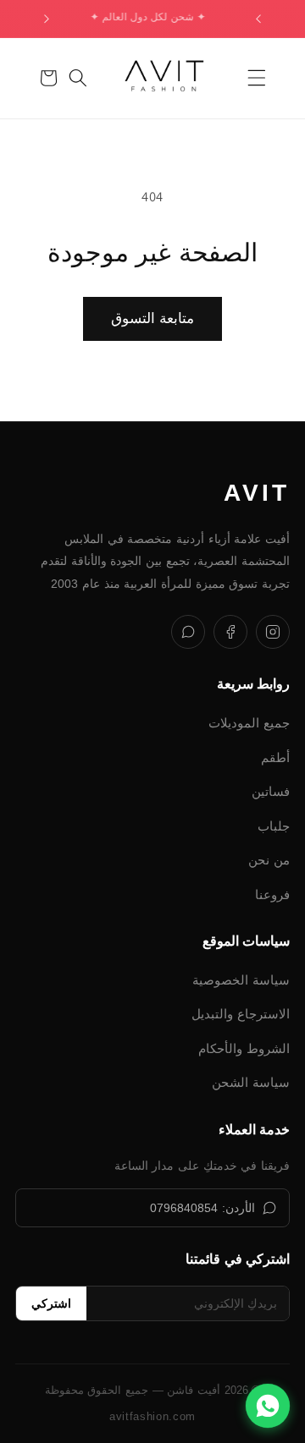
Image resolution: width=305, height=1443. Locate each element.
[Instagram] (273, 632)
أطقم (275, 757)
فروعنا (272, 894)
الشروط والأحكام (244, 1048)
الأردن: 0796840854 (202, 1208)
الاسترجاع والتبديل (240, 1014)
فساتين (271, 791)
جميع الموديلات (249, 723)
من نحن (269, 860)
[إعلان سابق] (258, 18)
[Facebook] (230, 632)
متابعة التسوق (152, 318)
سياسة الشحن (251, 1082)
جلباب (274, 826)
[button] (256, 78)
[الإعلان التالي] (46, 18)
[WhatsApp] (188, 632)
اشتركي (51, 1303)
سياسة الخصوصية (241, 980)
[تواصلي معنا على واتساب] (268, 1406)
